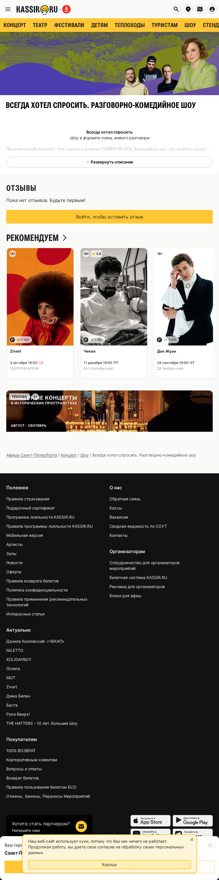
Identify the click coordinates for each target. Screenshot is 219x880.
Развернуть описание (112, 161)
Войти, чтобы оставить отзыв (109, 217)
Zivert (11, 686)
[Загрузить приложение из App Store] (151, 820)
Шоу (84, 455)
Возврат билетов (22, 777)
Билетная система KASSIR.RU (138, 577)
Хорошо (109, 864)
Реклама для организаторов (137, 586)
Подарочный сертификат (30, 508)
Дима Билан (18, 695)
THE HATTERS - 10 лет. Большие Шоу (42, 723)
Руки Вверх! (18, 714)
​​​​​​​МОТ (10, 677)
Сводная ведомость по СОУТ (138, 526)
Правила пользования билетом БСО (41, 787)
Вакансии (119, 517)
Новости (14, 562)
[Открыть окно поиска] (176, 9)
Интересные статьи (25, 613)
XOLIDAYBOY (18, 659)
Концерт (69, 455)
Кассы (116, 508)
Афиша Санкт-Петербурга (31, 455)
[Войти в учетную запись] (212, 9)
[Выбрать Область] (200, 9)
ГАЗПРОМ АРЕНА (24, 368)
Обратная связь (125, 498)
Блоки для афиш (125, 595)
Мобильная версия (24, 535)
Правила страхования (27, 498)
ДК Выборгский (170, 368)
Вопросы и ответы (24, 768)
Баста (12, 705)
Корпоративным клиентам (31, 759)
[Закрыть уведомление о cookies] (191, 839)
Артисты (14, 544)
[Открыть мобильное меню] (8, 9)
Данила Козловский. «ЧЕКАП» (35, 641)
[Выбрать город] (188, 9)
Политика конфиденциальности (37, 590)
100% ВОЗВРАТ (21, 750)
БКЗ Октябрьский (98, 368)
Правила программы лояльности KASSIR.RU (49, 526)
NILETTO (14, 650)
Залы (11, 553)
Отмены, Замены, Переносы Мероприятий (48, 796)
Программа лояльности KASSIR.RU (40, 517)
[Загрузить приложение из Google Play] (193, 820)
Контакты (119, 535)
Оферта (13, 571)
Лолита (13, 668)
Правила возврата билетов (32, 580)
